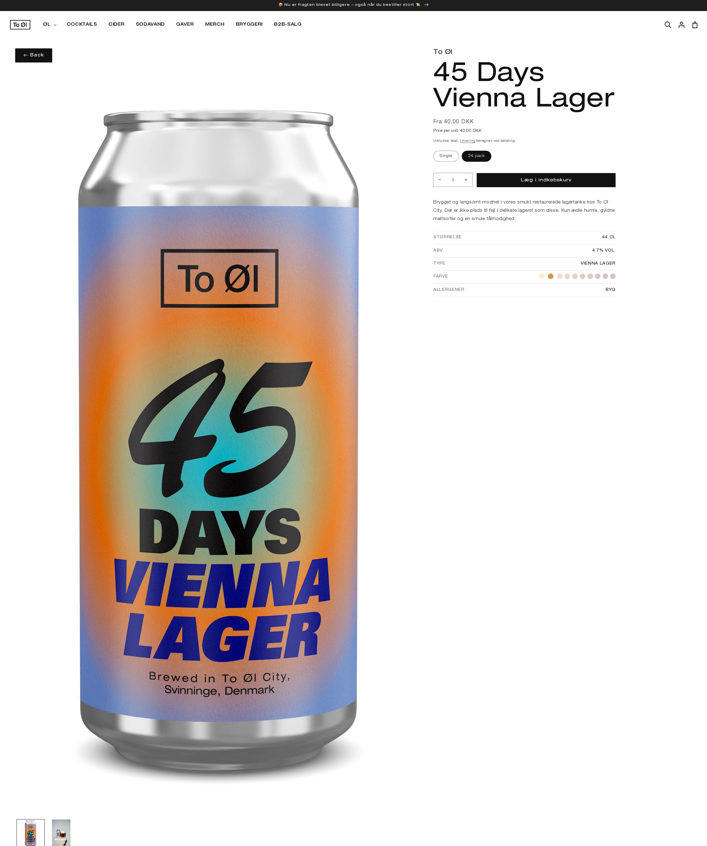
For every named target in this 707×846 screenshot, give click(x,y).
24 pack (476, 156)
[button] (49, 25)
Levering (467, 141)
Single (446, 156)
